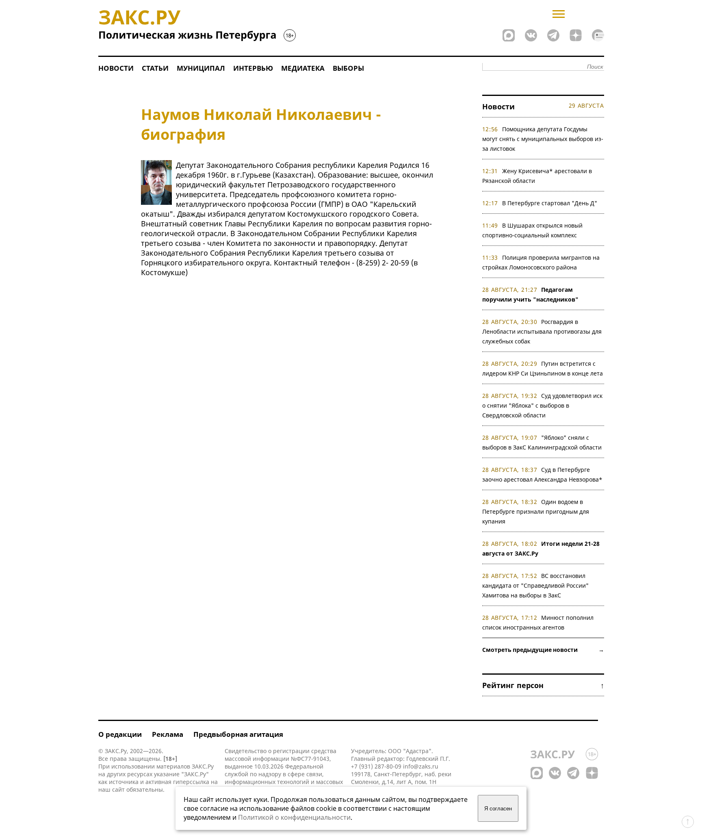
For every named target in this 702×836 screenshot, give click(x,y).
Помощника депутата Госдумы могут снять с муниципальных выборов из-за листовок (542, 138)
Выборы (348, 68)
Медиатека (303, 68)
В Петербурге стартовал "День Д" (549, 203)
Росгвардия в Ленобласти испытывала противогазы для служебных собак (542, 331)
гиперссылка (191, 782)
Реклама (167, 734)
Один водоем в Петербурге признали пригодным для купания (535, 511)
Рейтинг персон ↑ (543, 685)
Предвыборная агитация (238, 734)
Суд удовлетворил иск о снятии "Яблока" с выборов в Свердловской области (542, 405)
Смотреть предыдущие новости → (543, 650)
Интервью (253, 68)
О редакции (120, 734)
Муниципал (201, 68)
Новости (116, 68)
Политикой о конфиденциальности (294, 817)
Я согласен (498, 809)
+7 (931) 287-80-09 (376, 766)
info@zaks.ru (420, 766)
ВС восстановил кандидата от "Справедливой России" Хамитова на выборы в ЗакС (535, 585)
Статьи (155, 68)
